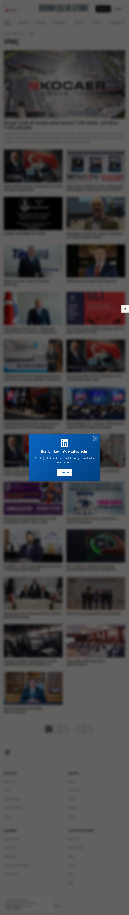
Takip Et (64, 472)
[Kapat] (95, 438)
